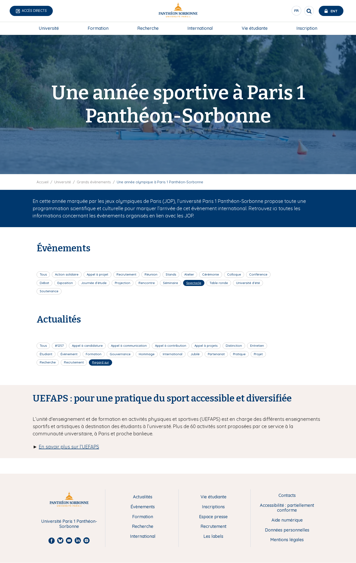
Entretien (257, 345)
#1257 (59, 345)
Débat (44, 283)
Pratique (239, 354)
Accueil (42, 182)
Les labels (213, 536)
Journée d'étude (94, 283)
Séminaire (170, 283)
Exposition (65, 283)
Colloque (234, 274)
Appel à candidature (87, 345)
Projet (258, 354)
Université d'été (248, 283)
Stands (171, 274)
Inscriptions (213, 506)
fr (296, 11)
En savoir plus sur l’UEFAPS (69, 447)
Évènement (69, 354)
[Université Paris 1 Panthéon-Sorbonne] (178, 11)
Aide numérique (287, 520)
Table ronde (218, 283)
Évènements (143, 506)
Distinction (234, 345)
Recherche (148, 28)
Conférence (258, 274)
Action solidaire (66, 274)
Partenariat (216, 354)
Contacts (287, 495)
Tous (43, 274)
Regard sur (100, 362)
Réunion (151, 274)
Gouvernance (120, 354)
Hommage (147, 354)
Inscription (306, 28)
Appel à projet (97, 274)
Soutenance (49, 291)
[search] (309, 11)
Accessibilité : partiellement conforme (287, 508)
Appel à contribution (170, 345)
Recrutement (126, 274)
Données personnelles (287, 530)
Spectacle (193, 283)
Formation (98, 28)
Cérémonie (210, 274)
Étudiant (46, 354)
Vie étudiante (255, 28)
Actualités (142, 497)
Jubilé (195, 354)
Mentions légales (287, 539)
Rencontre (147, 283)
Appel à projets (205, 345)
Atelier (189, 274)
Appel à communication (129, 345)
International (200, 28)
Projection (122, 283)
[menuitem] (49, 28)
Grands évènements (94, 182)
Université (49, 28)
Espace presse (213, 516)
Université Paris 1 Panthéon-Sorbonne (69, 524)
